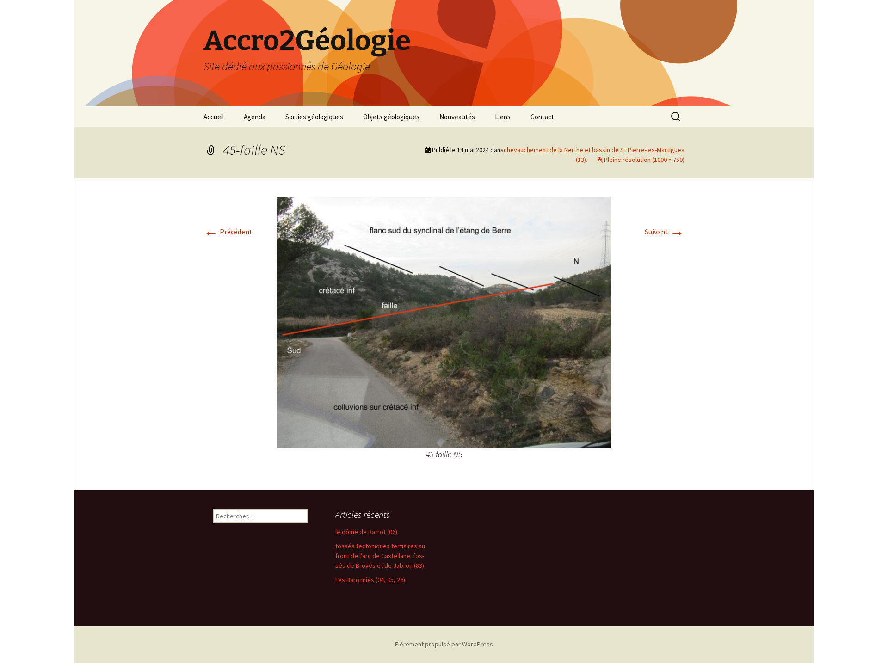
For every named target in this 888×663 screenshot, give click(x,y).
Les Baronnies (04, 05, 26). (371, 580)
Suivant (664, 231)
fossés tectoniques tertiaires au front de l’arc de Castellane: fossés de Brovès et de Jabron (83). (380, 556)
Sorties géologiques (314, 116)
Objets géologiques (391, 116)
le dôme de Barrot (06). (367, 532)
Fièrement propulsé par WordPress (444, 644)
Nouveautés (457, 116)
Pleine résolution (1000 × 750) (644, 159)
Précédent (228, 231)
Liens (503, 116)
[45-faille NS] (444, 321)
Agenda (254, 116)
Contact (542, 116)
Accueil (214, 116)
